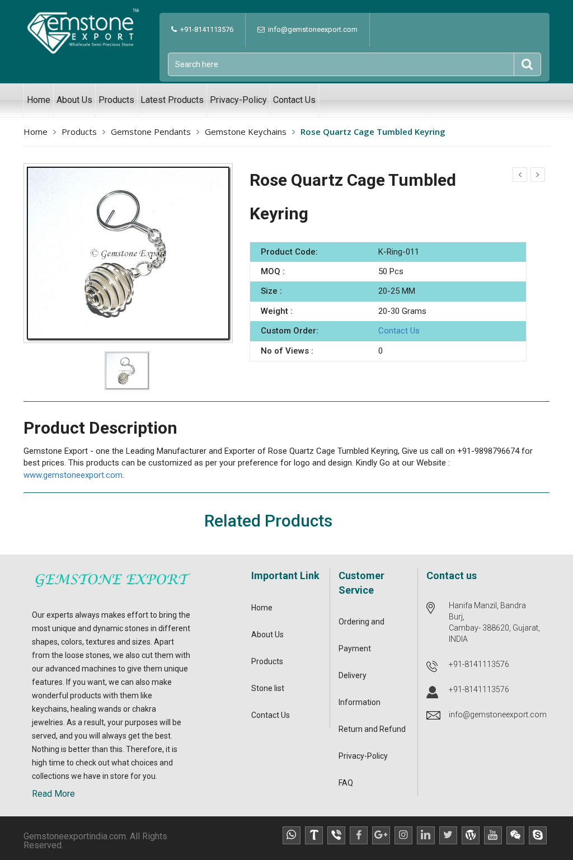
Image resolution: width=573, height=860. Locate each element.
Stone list (267, 688)
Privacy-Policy (238, 100)
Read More (53, 793)
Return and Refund (372, 729)
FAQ (346, 782)
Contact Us (294, 100)
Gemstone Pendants (151, 131)
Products (116, 100)
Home (38, 100)
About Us (74, 100)
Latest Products (172, 100)
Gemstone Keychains (245, 131)
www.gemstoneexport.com (73, 475)
